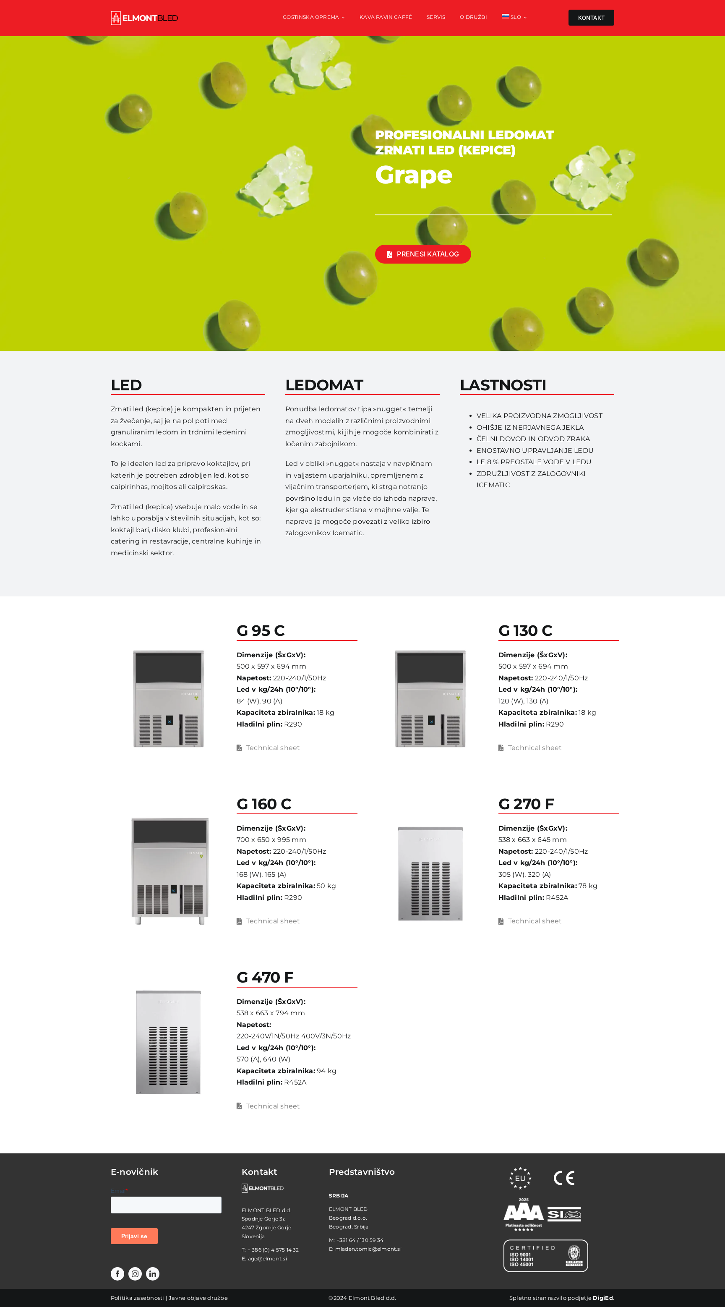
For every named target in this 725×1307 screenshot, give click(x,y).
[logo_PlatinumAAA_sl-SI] (523, 1201)
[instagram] (135, 1274)
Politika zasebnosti (137, 1297)
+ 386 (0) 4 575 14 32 (273, 1250)
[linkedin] (152, 1274)
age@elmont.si (267, 1258)
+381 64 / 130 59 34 (360, 1240)
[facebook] (117, 1274)
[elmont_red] (144, 14)
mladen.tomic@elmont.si (368, 1249)
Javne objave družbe (198, 1297)
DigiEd (603, 1297)
